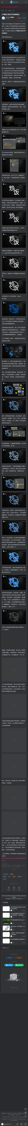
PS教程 (9, 10)
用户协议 (15, 1113)
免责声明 (9, 1113)
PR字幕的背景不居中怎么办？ (17, 902)
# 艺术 (4, 861)
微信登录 (20, 947)
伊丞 (7, 17)
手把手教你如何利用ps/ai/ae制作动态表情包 (17, 889)
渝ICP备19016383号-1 (7, 1117)
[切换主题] (25, 1116)
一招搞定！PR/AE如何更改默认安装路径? (17, 915)
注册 (19, 940)
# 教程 (4, 858)
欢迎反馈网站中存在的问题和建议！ (10, 7)
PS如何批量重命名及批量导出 (17, 921)
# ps (9, 858)
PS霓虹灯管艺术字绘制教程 (10, 14)
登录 (10, 940)
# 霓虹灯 (19, 858)
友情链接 (12, 1115)
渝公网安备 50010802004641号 (19, 1117)
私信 (24, 18)
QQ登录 (10, 947)
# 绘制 (14, 858)
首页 (3, 10)
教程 (6, 10)
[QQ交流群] (25, 1112)
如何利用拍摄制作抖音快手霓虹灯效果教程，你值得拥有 (17, 896)
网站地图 (20, 1113)
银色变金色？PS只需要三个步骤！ (17, 909)
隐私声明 (4, 1113)
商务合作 (18, 1115)
